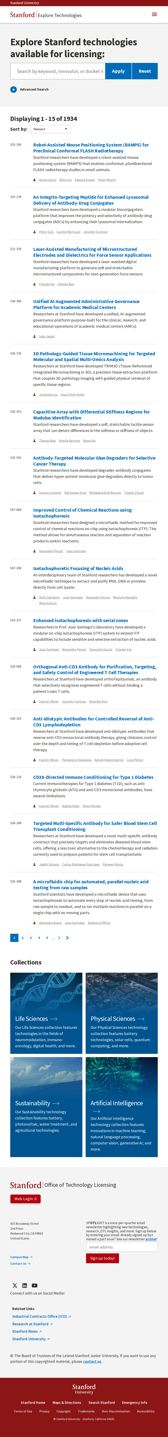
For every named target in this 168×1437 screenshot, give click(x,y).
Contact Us (18, 1263)
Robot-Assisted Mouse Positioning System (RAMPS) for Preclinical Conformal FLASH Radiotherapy (91, 148)
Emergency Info (134, 1402)
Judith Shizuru (49, 864)
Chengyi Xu (46, 284)
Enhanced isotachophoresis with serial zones (80, 620)
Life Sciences (46, 1013)
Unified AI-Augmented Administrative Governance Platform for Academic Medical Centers (86, 304)
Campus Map (19, 1257)
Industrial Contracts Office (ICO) (39, 1316)
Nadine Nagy (70, 806)
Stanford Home (33, 1402)
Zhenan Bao (65, 284)
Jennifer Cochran (95, 232)
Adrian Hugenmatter (109, 760)
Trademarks (86, 1411)
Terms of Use (23, 1411)
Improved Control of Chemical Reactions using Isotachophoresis (82, 513)
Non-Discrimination (116, 1411)
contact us (92, 1361)
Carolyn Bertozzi (68, 232)
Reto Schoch (48, 603)
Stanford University (24, 3)
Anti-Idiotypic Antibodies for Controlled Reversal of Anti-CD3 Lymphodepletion (93, 722)
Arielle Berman (69, 440)
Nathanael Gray (75, 493)
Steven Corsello (50, 493)
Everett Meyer (49, 701)
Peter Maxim (107, 180)
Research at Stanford (30, 1323)
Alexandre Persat (51, 551)
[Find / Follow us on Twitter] (14, 1285)
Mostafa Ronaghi (125, 597)
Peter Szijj (46, 232)
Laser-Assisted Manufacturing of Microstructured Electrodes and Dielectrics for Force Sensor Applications (92, 252)
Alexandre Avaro (50, 923)
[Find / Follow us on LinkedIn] (24, 1285)
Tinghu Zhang (134, 493)
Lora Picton (135, 760)
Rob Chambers (49, 597)
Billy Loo (65, 180)
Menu (154, 14)
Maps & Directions (67, 1402)
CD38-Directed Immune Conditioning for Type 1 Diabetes (93, 777)
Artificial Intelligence (122, 1107)
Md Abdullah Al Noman (105, 493)
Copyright (64, 1411)
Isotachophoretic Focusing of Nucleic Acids (78, 568)
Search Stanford (102, 1402)
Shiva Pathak (92, 806)
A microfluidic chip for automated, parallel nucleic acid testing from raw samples (91, 884)
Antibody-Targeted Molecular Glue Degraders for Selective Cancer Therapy (94, 461)
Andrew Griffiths (99, 923)
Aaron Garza (47, 180)
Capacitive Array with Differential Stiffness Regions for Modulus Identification (91, 415)
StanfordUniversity (84, 1390)
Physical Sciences (122, 1013)
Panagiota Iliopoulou (77, 760)
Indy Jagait (47, 336)
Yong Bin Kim (98, 701)
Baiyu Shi (89, 440)
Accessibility (145, 1411)
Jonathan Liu (48, 394)
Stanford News (25, 1331)
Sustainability (46, 1107)
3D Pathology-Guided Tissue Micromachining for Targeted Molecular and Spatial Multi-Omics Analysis (94, 356)
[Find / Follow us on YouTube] (34, 1285)
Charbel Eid (123, 649)
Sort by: (18, 129)
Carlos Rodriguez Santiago (81, 864)
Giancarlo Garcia (100, 649)
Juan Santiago (76, 551)
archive (150, 1239)
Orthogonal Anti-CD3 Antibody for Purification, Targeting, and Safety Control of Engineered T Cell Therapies (94, 669)
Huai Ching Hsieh (72, 394)
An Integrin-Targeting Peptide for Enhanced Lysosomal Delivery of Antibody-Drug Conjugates (91, 200)
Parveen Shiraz (113, 864)
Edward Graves (85, 180)
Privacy (44, 1411)
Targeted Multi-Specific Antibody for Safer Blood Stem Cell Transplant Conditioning (95, 826)
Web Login (24, 1198)
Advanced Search (34, 89)
